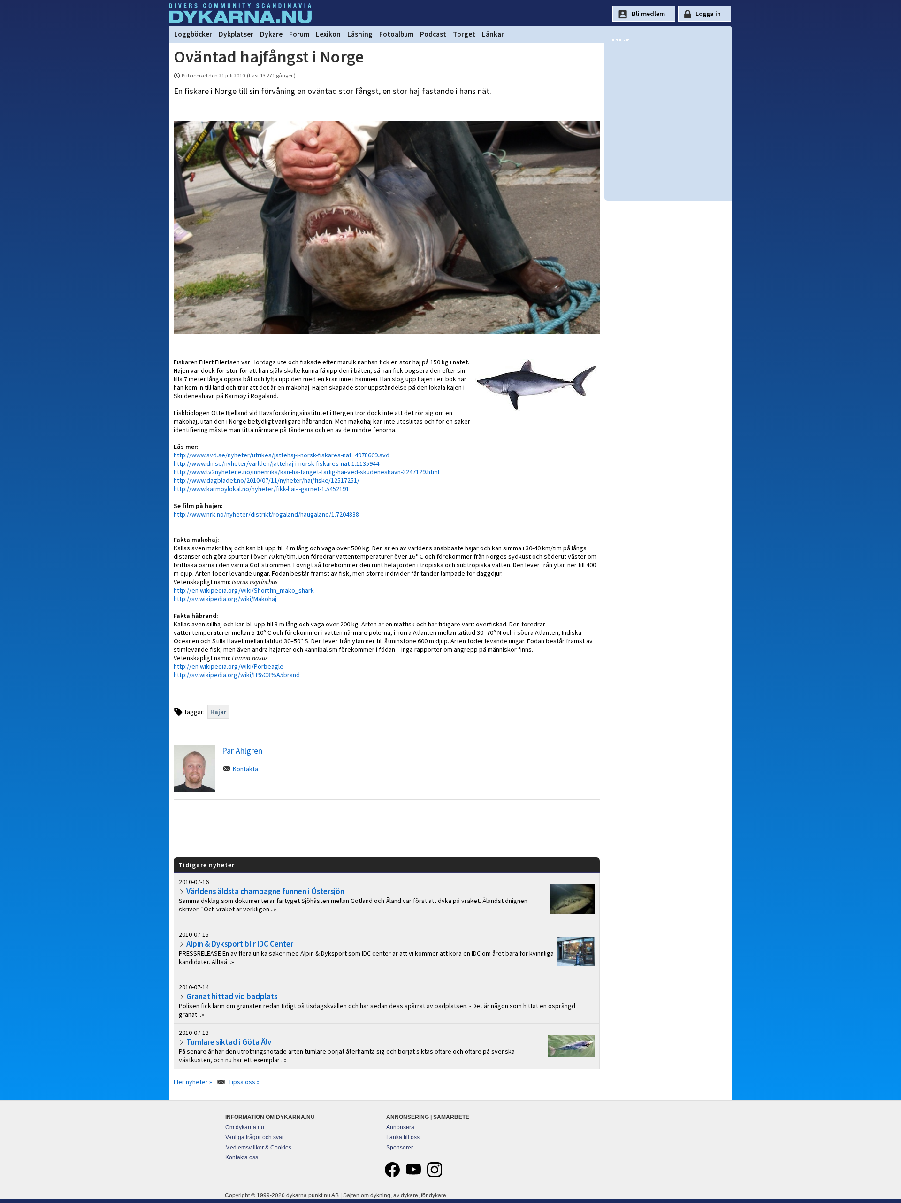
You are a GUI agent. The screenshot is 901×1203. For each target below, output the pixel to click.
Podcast (433, 34)
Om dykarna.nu (244, 1127)
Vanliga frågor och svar (254, 1137)
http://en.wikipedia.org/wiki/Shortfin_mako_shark (244, 590)
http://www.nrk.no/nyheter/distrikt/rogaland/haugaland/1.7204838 (266, 514)
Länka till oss (403, 1137)
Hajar (218, 712)
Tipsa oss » (244, 1082)
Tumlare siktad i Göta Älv (228, 1042)
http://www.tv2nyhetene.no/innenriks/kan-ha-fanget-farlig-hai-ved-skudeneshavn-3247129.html (306, 472)
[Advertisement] (386, 828)
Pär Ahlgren (242, 750)
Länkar (493, 34)
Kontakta (245, 768)
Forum (299, 34)
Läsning (360, 34)
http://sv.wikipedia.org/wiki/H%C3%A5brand (237, 675)
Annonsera (400, 1127)
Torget (464, 34)
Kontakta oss (241, 1157)
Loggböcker (193, 34)
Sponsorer (399, 1147)
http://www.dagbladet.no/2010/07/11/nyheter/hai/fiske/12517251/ (266, 480)
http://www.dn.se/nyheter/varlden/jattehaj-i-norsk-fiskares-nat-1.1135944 (276, 463)
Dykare (271, 34)
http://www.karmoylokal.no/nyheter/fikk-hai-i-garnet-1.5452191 (261, 489)
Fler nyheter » (193, 1082)
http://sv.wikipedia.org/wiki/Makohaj (225, 598)
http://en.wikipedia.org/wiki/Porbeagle (228, 666)
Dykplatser (236, 34)
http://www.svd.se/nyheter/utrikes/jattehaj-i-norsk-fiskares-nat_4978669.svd (281, 455)
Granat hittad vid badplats (231, 996)
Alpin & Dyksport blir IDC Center (239, 944)
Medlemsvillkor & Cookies (258, 1147)
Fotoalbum (396, 34)
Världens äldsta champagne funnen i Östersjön (265, 891)
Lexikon (328, 34)
